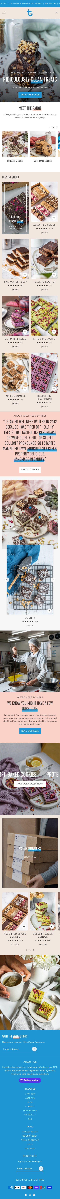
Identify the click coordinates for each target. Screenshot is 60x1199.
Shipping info (30, 1111)
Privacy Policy (30, 1132)
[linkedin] (33, 1194)
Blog (30, 1102)
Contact (30, 1106)
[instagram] (30, 1194)
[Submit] (34, 1049)
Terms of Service (30, 1140)
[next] (56, 127)
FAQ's (30, 1144)
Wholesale (30, 1115)
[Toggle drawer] (3, 13)
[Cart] (56, 12)
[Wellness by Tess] (30, 12)
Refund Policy (30, 1136)
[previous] (6, 579)
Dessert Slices (10, 177)
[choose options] (54, 217)
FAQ (30, 1119)
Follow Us (30, 1149)
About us (30, 1098)
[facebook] (26, 1194)
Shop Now (30, 1094)
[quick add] (25, 274)
